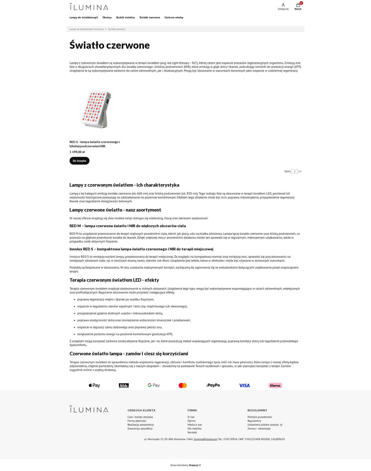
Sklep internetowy (184, 465)
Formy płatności (137, 421)
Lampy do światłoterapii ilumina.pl (87, 29)
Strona (287, 171)
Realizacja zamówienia (141, 424)
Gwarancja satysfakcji (140, 428)
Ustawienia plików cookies (264, 424)
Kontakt (192, 432)
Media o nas (195, 424)
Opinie (192, 421)
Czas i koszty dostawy (140, 417)
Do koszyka (79, 160)
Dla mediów (195, 428)
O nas (191, 417)
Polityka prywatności (260, 417)
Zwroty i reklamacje (259, 428)
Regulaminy (254, 421)
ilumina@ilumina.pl (205, 439)
